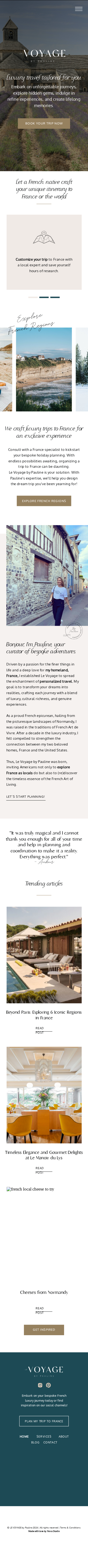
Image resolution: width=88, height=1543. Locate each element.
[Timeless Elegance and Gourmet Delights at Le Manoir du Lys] (44, 1095)
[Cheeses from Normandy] (44, 1235)
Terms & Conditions (70, 1527)
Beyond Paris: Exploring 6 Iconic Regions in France (44, 1015)
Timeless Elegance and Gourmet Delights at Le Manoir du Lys (44, 1155)
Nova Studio (53, 1531)
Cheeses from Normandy (44, 1292)
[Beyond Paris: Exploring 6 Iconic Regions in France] (44, 955)
